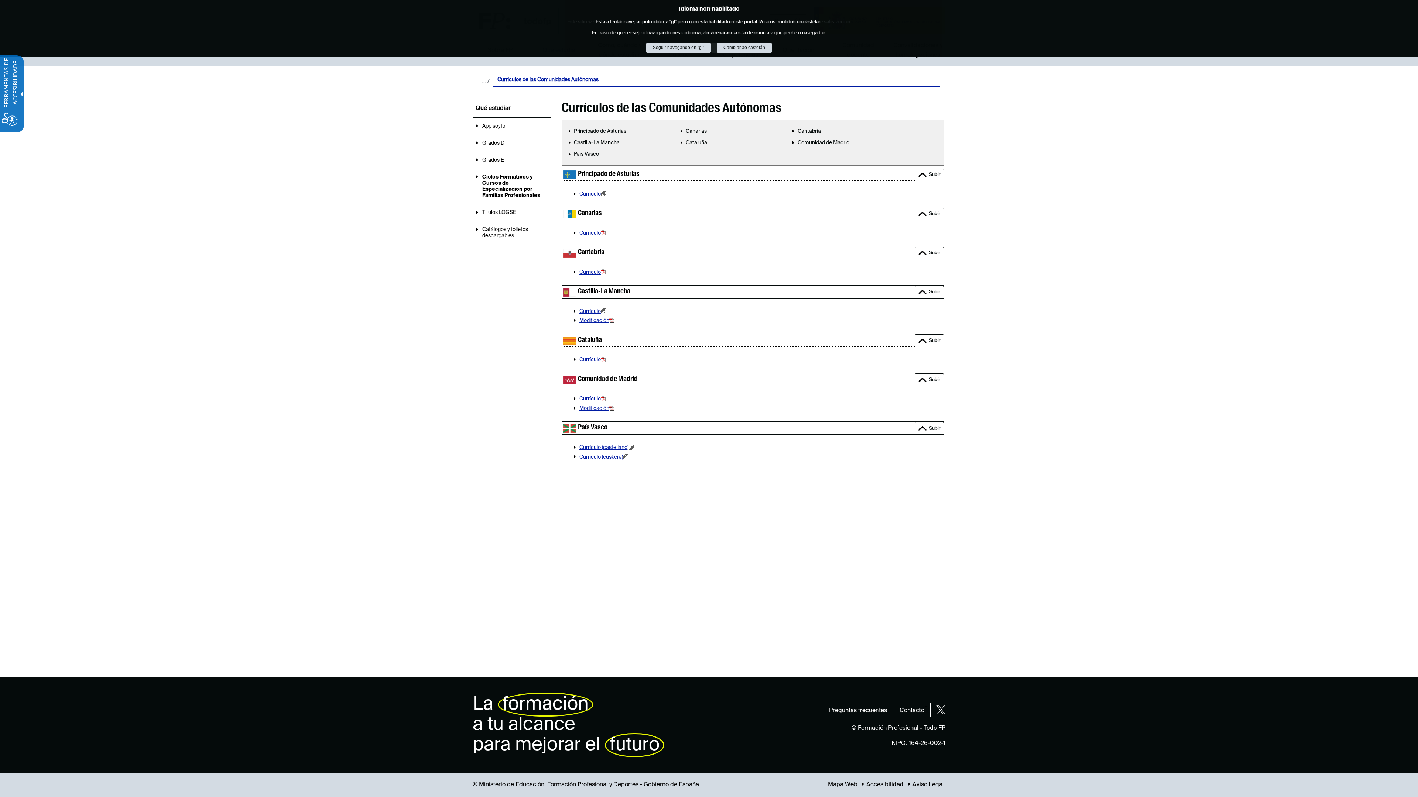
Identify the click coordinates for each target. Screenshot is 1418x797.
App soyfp (493, 126)
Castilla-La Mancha (597, 142)
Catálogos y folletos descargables (505, 232)
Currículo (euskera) (601, 457)
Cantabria (809, 131)
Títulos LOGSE (499, 212)
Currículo (590, 194)
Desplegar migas (485, 81)
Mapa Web (842, 785)
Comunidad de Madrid (823, 142)
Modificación (594, 320)
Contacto (912, 711)
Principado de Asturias (600, 131)
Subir (935, 174)
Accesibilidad (885, 785)
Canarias (696, 131)
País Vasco (586, 154)
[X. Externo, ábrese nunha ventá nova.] (940, 709)
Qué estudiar (493, 108)
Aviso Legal (928, 785)
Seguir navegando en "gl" (678, 47)
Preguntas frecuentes (858, 711)
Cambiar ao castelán (744, 47)
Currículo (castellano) (603, 447)
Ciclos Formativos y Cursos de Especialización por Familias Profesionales (511, 186)
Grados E (493, 160)
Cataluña (696, 142)
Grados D (493, 143)
